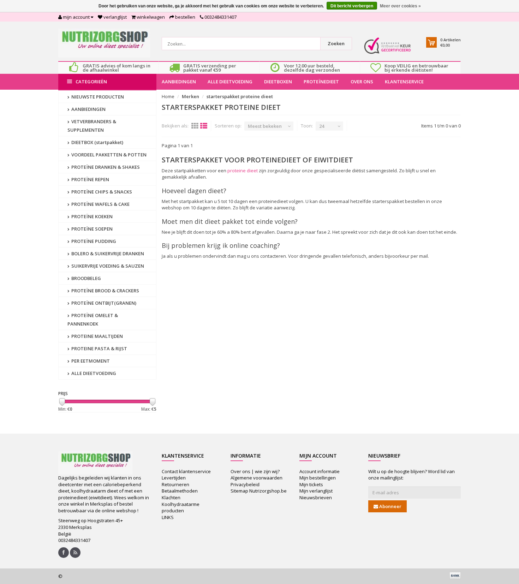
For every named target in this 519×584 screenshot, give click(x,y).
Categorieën (91, 81)
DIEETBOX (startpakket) (96, 142)
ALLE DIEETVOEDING (230, 81)
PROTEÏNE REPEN (89, 179)
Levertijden (174, 478)
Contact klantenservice (186, 471)
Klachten (171, 497)
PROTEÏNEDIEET (321, 81)
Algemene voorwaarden (256, 478)
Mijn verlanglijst (316, 491)
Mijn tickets (311, 484)
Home (168, 96)
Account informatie (319, 471)
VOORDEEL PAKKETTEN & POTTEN (108, 154)
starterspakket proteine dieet (240, 96)
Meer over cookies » (400, 6)
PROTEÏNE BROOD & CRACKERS (104, 290)
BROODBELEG (85, 278)
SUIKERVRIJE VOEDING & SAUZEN (107, 266)
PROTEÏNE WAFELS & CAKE (100, 204)
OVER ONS (362, 81)
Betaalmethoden (180, 491)
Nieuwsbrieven (315, 497)
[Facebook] (63, 552)
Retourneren (175, 484)
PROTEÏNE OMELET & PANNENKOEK (92, 319)
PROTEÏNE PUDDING (93, 241)
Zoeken (336, 43)
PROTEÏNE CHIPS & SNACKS (101, 192)
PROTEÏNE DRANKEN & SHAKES (105, 167)
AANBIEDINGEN (179, 81)
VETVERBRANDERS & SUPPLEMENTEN (91, 125)
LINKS (168, 517)
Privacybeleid (245, 484)
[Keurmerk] (387, 45)
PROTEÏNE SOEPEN (91, 229)
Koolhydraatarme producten (180, 507)
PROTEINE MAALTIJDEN (96, 336)
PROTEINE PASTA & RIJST (98, 348)
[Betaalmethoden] (455, 575)
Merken (190, 96)
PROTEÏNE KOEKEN (91, 216)
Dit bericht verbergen (351, 6)
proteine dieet (242, 170)
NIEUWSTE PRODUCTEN (97, 97)
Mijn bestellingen (317, 478)
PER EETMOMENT (90, 361)
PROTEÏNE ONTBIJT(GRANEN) (103, 303)
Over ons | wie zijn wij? (255, 471)
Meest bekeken (265, 126)
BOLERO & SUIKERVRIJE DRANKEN (107, 253)
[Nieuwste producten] (75, 552)
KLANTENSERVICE (404, 81)
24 (321, 126)
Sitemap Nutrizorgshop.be (259, 491)
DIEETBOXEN (278, 81)
